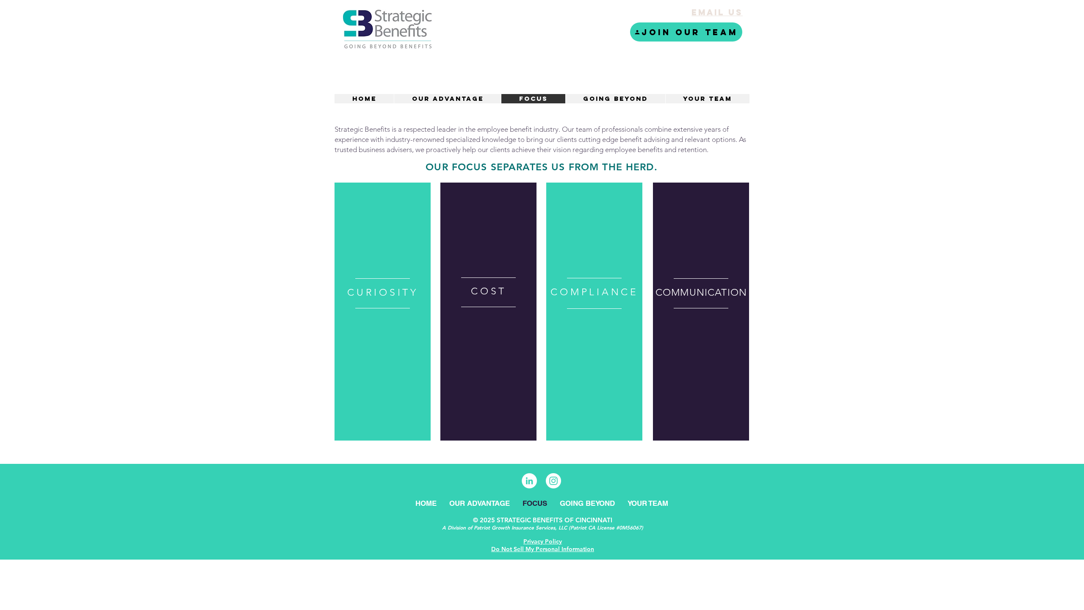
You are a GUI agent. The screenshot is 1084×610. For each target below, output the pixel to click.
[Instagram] (553, 480)
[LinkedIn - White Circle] (529, 480)
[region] (383, 312)
